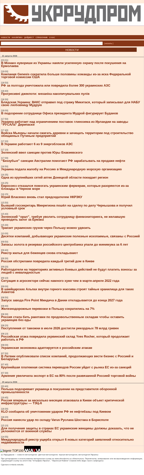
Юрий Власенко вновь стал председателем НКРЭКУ (41, 197)
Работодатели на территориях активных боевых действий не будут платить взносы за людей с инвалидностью (69, 271)
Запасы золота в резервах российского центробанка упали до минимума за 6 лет (64, 244)
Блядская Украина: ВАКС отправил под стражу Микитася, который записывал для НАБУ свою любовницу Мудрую (70, 103)
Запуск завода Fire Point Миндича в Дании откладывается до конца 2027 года (61, 300)
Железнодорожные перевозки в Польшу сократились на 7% (47, 309)
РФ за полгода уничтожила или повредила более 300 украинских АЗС (55, 85)
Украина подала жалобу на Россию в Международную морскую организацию (61, 169)
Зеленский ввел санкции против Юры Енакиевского (41, 152)
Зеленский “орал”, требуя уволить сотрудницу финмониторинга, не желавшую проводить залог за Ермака (63, 218)
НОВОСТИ (5, 37)
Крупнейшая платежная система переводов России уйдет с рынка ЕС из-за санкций (66, 367)
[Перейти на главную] (72, 34)
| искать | (108, 43)
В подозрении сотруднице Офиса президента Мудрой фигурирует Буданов (59, 113)
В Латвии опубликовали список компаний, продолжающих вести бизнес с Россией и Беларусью (67, 357)
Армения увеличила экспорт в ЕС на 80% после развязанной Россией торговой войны (68, 376)
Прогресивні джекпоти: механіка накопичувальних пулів (45, 94)
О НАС (52, 37)
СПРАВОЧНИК (42, 37)
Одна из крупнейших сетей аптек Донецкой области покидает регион (54, 177)
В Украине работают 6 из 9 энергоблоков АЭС (37, 144)
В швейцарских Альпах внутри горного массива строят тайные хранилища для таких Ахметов (67, 290)
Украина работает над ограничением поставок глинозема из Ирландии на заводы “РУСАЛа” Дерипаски (64, 123)
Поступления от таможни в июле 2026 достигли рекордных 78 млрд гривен (60, 328)
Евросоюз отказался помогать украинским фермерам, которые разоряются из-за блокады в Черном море (65, 187)
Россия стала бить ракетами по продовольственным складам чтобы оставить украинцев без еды (62, 318)
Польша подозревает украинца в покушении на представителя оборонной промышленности (59, 390)
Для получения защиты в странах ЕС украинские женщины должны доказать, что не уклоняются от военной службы (67, 429)
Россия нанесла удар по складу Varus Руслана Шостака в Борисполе (55, 420)
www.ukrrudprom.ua (63, 459)
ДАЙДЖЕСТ (29, 37)
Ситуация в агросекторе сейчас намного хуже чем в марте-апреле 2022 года (60, 281)
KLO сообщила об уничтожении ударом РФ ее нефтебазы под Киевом (56, 411)
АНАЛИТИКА (17, 37)
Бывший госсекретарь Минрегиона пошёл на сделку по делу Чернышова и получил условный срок (66, 207)
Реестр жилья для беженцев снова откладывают (39, 253)
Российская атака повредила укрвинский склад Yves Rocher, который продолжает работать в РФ (65, 338)
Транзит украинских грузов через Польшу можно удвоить (46, 228)
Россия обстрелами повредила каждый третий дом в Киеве (47, 261)
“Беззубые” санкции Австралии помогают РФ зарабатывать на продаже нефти (63, 161)
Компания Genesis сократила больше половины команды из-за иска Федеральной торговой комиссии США (66, 75)
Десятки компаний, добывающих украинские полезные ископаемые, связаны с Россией (70, 236)
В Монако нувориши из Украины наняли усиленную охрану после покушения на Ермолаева (63, 64)
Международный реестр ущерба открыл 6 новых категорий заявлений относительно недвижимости (67, 441)
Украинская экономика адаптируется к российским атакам (46, 348)
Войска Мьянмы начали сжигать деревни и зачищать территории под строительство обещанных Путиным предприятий (67, 134)
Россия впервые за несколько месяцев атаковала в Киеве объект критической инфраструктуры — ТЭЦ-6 (62, 401)
